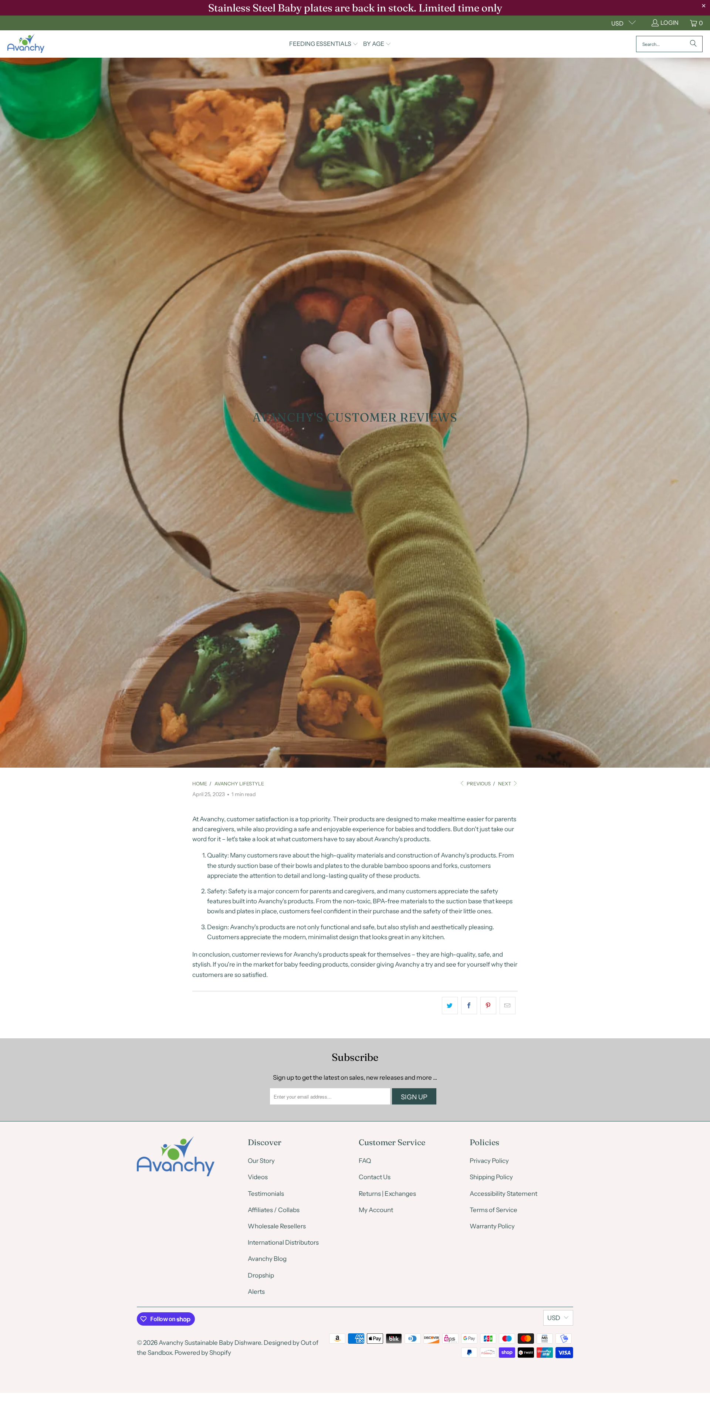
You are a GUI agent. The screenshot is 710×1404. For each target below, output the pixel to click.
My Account (376, 1210)
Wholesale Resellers (277, 1226)
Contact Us (374, 1177)
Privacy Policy (489, 1160)
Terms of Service (493, 1210)
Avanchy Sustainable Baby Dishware (210, 1342)
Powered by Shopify (203, 1352)
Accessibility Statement (503, 1193)
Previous (478, 783)
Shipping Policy (491, 1177)
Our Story (261, 1160)
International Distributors (283, 1242)
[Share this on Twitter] (450, 1005)
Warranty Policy (492, 1226)
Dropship (261, 1275)
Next (505, 783)
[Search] (693, 44)
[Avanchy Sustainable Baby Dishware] (25, 44)
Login (669, 22)
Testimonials (266, 1193)
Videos (258, 1177)
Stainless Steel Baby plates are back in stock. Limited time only (355, 7)
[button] (323, 44)
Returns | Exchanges (387, 1193)
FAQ (365, 1160)
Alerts (256, 1291)
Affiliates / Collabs (274, 1210)
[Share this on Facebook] (469, 1005)
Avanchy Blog (267, 1258)
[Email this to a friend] (507, 1005)
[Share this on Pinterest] (488, 1005)
